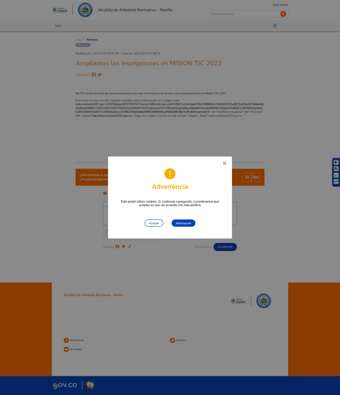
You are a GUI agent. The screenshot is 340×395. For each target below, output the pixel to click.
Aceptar (154, 223)
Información (183, 223)
